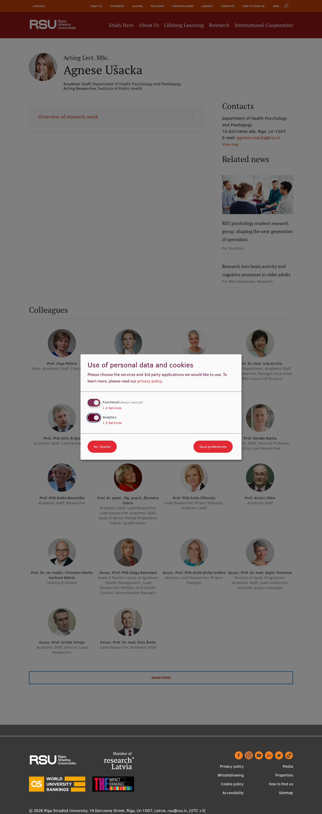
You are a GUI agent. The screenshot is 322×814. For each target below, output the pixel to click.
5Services (112, 422)
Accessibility (233, 792)
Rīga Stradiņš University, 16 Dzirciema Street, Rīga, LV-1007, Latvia (105, 810)
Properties (284, 775)
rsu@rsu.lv (177, 810)
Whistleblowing (231, 775)
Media (288, 766)
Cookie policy (232, 784)
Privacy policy (232, 766)
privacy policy (149, 381)
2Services (112, 407)
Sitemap (286, 792)
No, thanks (102, 446)
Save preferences (213, 446)
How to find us (281, 784)
